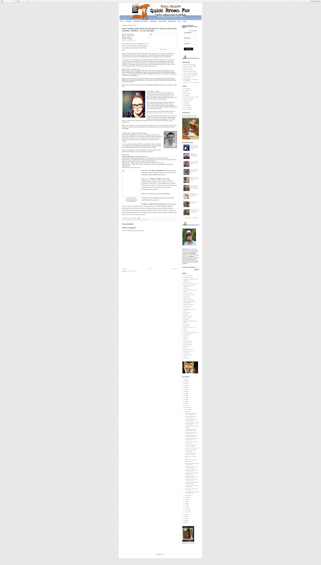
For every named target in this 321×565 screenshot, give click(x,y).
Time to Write (186, 358)
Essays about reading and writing (190, 97)
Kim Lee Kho (186, 319)
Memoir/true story (187, 98)
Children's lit (186, 93)
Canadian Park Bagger (187, 293)
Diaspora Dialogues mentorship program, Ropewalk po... (191, 429)
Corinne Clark (186, 296)
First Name (187, 38)
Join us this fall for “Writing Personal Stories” (194, 171)
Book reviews (186, 90)
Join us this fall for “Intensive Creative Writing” (194, 163)
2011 (185, 516)
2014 (185, 403)
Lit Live (185, 329)
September (187, 495)
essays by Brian (186, 109)
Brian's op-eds (186, 288)
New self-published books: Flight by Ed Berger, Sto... (191, 439)
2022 (185, 387)
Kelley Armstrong (187, 317)
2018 (185, 395)
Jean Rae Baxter (186, 307)
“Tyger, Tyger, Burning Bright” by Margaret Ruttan (194, 155)
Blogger (162, 554)
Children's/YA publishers (188, 66)
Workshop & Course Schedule (141, 21)
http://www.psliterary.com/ (129, 40)
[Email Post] (138, 218)
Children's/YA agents (145, 219)
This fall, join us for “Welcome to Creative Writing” (194, 179)
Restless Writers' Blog (187, 344)
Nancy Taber (186, 335)
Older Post (175, 268)
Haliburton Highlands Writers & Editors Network (189, 302)
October (186, 411)
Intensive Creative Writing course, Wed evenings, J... (191, 489)
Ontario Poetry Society (188, 341)
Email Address (188, 32)
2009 (185, 520)
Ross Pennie (185, 347)
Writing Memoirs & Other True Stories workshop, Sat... (191, 414)
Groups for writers (187, 69)
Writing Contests (162, 21)
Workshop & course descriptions (189, 82)
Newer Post (124, 268)
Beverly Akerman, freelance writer (190, 283)
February (187, 509)
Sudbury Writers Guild (188, 351)
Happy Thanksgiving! (189, 461)
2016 (185, 399)
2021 (185, 389)
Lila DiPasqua (186, 325)
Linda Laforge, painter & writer (189, 327)
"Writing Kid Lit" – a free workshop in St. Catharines (194, 195)
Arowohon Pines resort (188, 277)
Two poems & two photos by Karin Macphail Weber (192, 464)
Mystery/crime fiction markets (189, 73)
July (186, 499)
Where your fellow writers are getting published (190, 80)
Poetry (184, 102)
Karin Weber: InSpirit (187, 315)
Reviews (185, 104)
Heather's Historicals (187, 306)
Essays (184, 95)
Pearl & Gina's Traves (187, 342)
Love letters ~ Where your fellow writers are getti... (191, 442)
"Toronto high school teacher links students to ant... (191, 486)
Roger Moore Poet (187, 346)
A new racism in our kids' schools (194, 202)
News (179, 21)
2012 (185, 514)
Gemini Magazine (187, 298)
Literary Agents (153, 21)
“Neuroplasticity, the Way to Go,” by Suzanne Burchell (191, 467)
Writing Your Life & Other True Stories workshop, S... (191, 433)
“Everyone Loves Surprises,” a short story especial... (191, 417)
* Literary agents (129, 219)
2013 (185, 405)
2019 (185, 393)
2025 (185, 381)
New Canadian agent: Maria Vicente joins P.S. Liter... (190, 453)
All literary (185, 88)
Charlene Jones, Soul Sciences (189, 294)
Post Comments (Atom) (132, 271)
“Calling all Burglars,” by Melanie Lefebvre (191, 426)
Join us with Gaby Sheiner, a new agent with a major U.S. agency (194, 147)
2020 (185, 391)
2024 (185, 383)
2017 (185, 397)
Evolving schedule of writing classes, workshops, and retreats (190, 116)
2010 (185, 518)
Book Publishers (172, 21)
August (186, 497)
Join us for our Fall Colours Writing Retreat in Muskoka (194, 187)
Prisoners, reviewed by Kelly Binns (192, 448)
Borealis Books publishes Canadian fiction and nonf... (192, 423)
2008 (185, 522)
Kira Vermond (186, 324)
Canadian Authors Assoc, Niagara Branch (190, 290)
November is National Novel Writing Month (190, 450)
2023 (185, 385)
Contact (184, 21)
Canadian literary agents (136, 219)
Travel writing (186, 107)
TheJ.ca (184, 356)
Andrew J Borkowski (187, 275)
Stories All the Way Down (188, 349)
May (186, 503)
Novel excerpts (186, 100)
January (186, 511)
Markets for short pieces (188, 71)
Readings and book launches (189, 75)
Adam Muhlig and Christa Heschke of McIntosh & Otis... (192, 492)
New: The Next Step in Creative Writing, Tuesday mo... (191, 479)
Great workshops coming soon (191, 459)
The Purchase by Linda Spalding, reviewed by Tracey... (191, 483)
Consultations (128, 21)
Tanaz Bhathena (186, 352)
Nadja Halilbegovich (187, 334)
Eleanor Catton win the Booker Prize (191, 457)
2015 (185, 401)
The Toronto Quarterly (187, 354)
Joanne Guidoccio (187, 312)
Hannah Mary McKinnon (188, 304)
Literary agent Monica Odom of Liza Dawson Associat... (191, 436)
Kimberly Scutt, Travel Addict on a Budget (190, 321)
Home (122, 21)
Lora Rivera (185, 330)
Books (184, 92)
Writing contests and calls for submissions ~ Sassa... (190, 445)
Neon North (185, 337)
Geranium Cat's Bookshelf (188, 299)
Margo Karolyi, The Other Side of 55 (190, 332)
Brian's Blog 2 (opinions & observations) (188, 286)
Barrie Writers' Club (187, 282)
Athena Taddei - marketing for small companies (190, 279)
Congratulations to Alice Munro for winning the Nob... (192, 473)
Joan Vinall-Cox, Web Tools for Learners (189, 310)
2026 (185, 379)
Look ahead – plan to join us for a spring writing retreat (194, 211)
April (186, 505)
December (187, 407)
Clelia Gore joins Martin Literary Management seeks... (191, 470)
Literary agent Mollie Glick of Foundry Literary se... (191, 420)
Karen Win (185, 314)
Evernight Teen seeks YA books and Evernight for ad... (191, 476)
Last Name (187, 43)
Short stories (186, 105)
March (186, 507)
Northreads (185, 339)
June (186, 501)
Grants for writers (187, 68)
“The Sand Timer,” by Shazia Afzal (191, 217)
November (187, 409)
